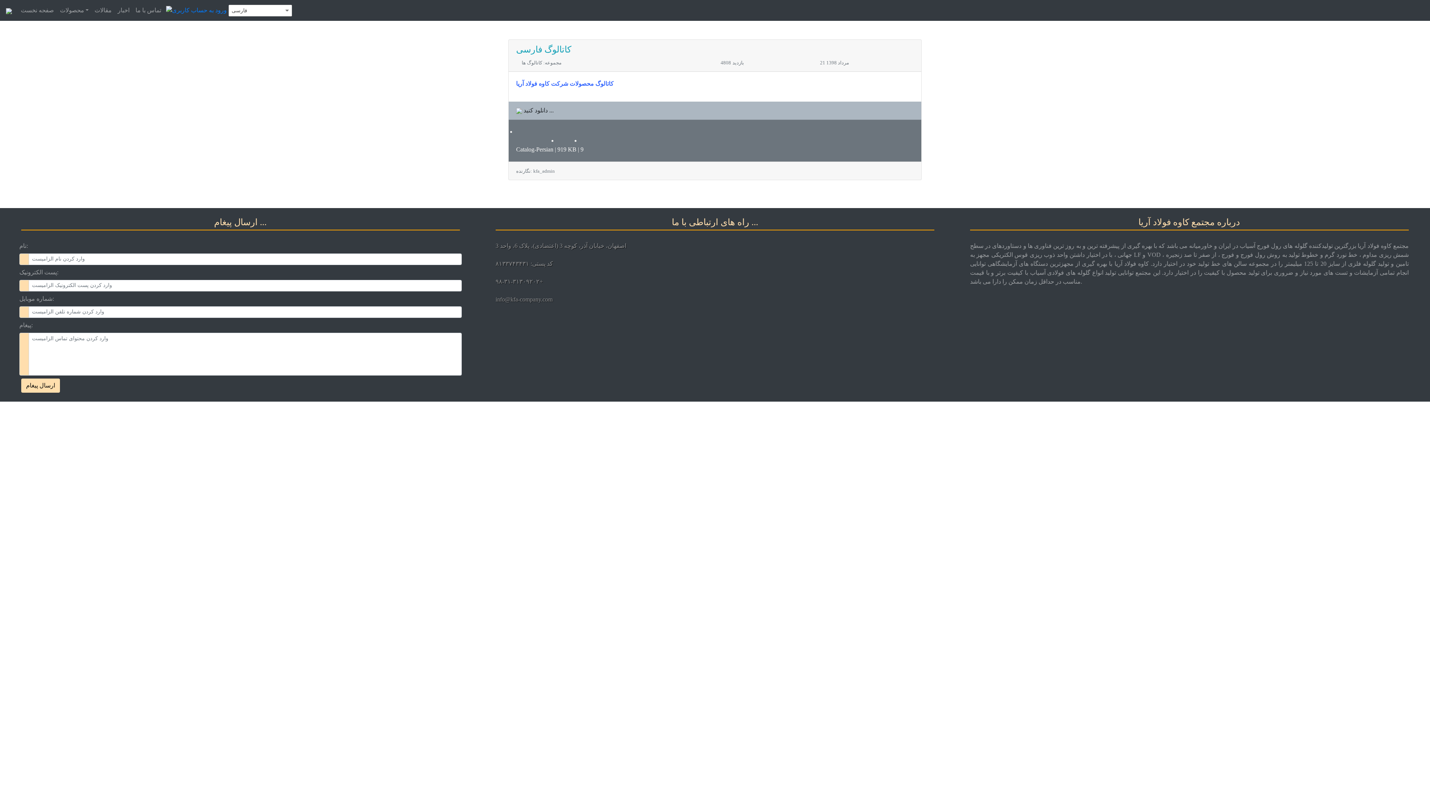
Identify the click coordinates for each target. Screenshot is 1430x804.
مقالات (103, 10)
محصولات (72, 10)
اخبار (124, 10)
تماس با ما (148, 10)
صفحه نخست (37, 10)
